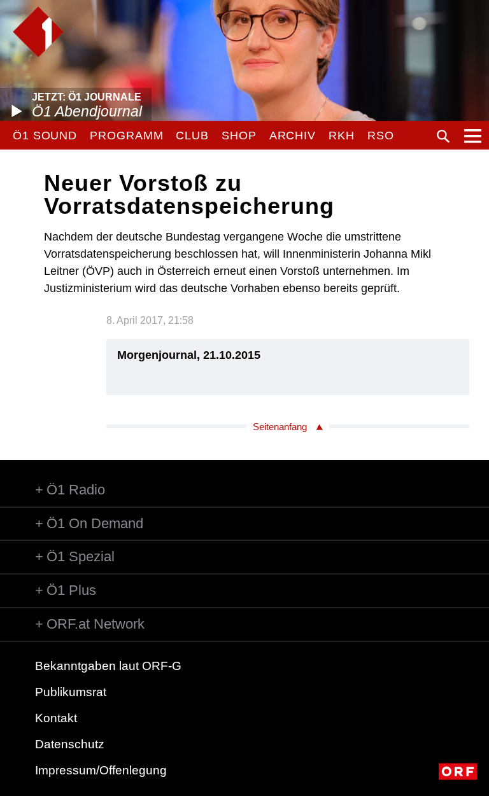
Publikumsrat (70, 692)
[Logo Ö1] (38, 31)
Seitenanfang (280, 426)
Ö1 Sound (45, 135)
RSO (380, 135)
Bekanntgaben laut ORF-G (108, 666)
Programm (126, 135)
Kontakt (56, 718)
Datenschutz (69, 744)
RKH (342, 135)
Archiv (292, 135)
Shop (239, 135)
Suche (443, 136)
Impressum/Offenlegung (101, 770)
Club (192, 135)
